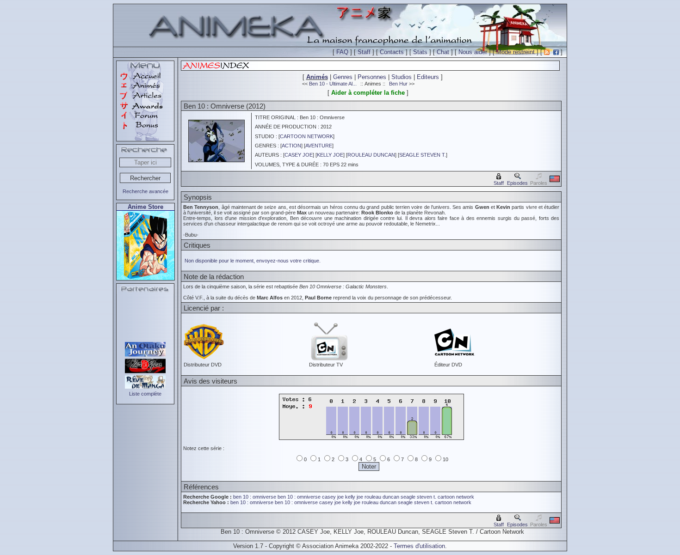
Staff (364, 52)
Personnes (372, 76)
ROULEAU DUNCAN (371, 155)
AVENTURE (318, 145)
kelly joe (354, 497)
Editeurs (428, 76)
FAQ (342, 52)
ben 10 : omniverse (255, 497)
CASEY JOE (298, 155)
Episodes (517, 183)
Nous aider (472, 52)
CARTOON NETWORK (306, 136)
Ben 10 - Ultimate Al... (333, 83)
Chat (443, 52)
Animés (317, 76)
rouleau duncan (382, 497)
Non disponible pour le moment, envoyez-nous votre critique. (253, 260)
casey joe (333, 497)
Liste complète (145, 393)
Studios (401, 76)
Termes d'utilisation (419, 546)
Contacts (392, 52)
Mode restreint (515, 52)
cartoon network (456, 497)
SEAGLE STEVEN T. (422, 155)
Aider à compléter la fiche (368, 92)
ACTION (291, 145)
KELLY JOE (330, 155)
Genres (342, 76)
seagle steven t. (418, 497)
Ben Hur (398, 83)
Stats (420, 52)
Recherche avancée (145, 191)
